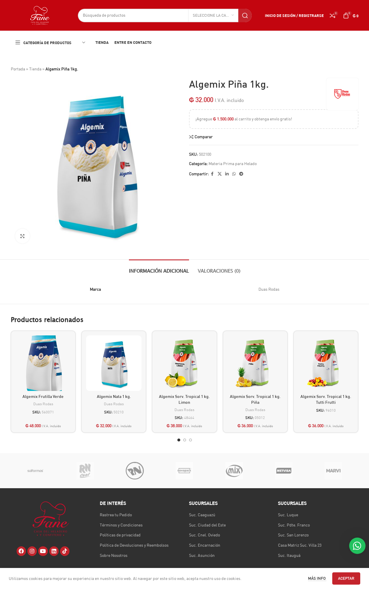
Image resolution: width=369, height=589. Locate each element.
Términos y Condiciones (121, 525)
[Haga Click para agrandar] (22, 236)
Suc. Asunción (202, 555)
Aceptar (346, 578)
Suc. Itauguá (289, 555)
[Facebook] (21, 551)
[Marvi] (333, 470)
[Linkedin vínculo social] (226, 174)
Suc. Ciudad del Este (207, 525)
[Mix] (234, 470)
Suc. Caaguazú (202, 514)
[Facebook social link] (212, 174)
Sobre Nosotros (113, 555)
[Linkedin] (54, 551)
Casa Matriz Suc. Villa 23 (299, 545)
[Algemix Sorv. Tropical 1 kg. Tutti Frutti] (326, 363)
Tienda (35, 69)
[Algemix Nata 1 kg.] (113, 363)
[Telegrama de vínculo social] (241, 174)
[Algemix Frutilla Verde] (43, 363)
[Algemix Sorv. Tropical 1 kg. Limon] (184, 363)
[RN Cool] (85, 470)
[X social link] (219, 174)
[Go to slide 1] (178, 440)
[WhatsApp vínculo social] (233, 174)
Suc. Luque (288, 514)
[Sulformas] (35, 470)
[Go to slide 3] (190, 440)
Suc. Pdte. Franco (294, 525)
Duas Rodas (43, 403)
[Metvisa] (284, 470)
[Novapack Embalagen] (184, 470)
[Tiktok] (64, 551)
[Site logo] (40, 15)
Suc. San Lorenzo (293, 535)
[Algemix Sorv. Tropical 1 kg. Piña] (255, 363)
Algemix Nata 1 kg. (114, 396)
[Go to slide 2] (184, 440)
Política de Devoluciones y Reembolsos (134, 545)
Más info (317, 578)
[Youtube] (43, 551)
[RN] (135, 470)
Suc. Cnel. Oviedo (204, 535)
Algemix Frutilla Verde (43, 396)
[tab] (159, 268)
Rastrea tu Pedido (116, 514)
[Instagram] (32, 551)
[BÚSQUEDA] (245, 15)
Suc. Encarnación (204, 545)
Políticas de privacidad (120, 535)
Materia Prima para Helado (233, 163)
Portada (18, 69)
